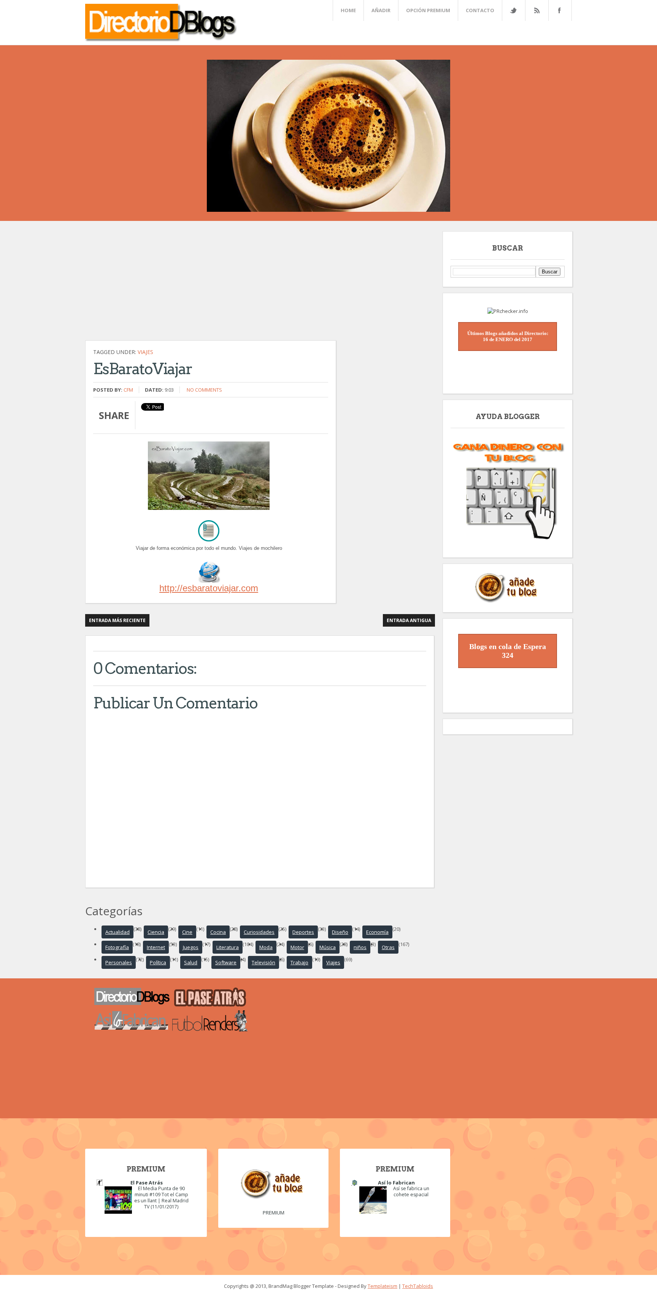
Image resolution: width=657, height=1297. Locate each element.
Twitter (513, 10)
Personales (118, 962)
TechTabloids (417, 1286)
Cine (187, 932)
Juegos (190, 947)
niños (360, 947)
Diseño (340, 932)
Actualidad (117, 932)
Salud (190, 962)
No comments (204, 389)
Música (327, 947)
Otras (388, 947)
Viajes (145, 352)
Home (348, 10)
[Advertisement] (260, 284)
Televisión (263, 962)
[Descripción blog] (208, 580)
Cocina (218, 932)
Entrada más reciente (117, 620)
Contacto (480, 10)
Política (158, 962)
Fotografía (117, 947)
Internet (156, 947)
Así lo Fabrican (396, 1182)
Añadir (380, 10)
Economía (377, 932)
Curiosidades (259, 932)
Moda (266, 947)
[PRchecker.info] (507, 311)
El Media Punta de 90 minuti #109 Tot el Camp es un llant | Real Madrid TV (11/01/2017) (161, 1197)
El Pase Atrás (146, 1182)
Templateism (382, 1286)
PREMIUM (273, 1212)
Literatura (227, 947)
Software (225, 962)
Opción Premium (428, 10)
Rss (536, 10)
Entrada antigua (409, 620)
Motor (297, 947)
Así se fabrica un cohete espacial (411, 1191)
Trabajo (299, 962)
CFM (128, 389)
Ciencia (156, 932)
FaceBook (558, 10)
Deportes (303, 932)
